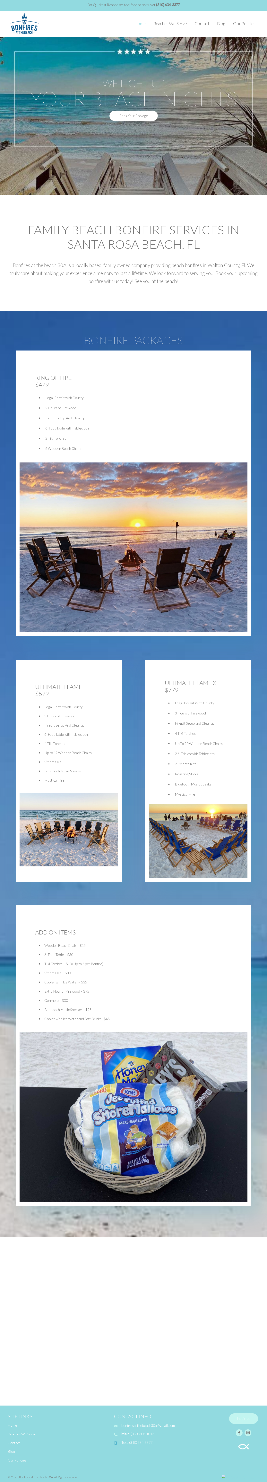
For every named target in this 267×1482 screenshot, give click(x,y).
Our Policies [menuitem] (17, 1460)
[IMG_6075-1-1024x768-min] (37, 1273)
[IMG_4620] (213, 1273)
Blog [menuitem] (11, 1451)
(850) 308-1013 (142, 1434)
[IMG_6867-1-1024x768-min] (154, 1273)
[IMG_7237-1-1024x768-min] (95, 1322)
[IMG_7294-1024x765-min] (213, 1322)
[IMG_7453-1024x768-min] (95, 1371)
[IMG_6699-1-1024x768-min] (95, 1273)
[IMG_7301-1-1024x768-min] (154, 1371)
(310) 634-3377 (140, 1442)
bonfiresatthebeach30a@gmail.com (148, 1425)
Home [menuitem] (12, 1425)
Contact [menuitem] (14, 1443)
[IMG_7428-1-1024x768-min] (37, 1371)
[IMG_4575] (154, 1322)
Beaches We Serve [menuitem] (22, 1434)
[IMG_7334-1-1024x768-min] (213, 1371)
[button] (133, 116)
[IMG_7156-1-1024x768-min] (37, 1322)
